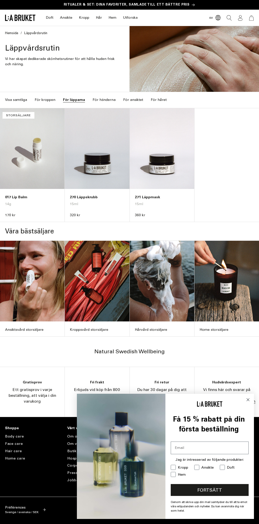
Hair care (13, 451)
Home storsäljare (214, 330)
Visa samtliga (16, 100)
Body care (14, 436)
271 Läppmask (147, 197)
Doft (49, 17)
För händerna (104, 100)
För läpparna (74, 100)
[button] (49, 18)
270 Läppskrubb (84, 197)
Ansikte (66, 17)
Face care (14, 444)
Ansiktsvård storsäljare (24, 330)
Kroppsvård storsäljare (89, 330)
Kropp (84, 17)
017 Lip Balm (16, 197)
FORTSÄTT (209, 490)
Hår (99, 17)
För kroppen (45, 100)
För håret (159, 100)
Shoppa (12, 428)
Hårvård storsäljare (151, 330)
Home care (15, 458)
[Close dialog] (248, 400)
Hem (112, 17)
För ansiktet (133, 100)
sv (211, 17)
